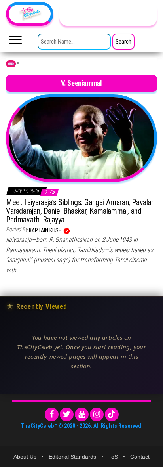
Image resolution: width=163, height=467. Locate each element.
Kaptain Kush (46, 230)
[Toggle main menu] (15, 42)
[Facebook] (52, 414)
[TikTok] (112, 414)
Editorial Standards (72, 457)
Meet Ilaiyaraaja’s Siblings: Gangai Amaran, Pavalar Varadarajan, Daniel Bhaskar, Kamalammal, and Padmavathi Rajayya (80, 210)
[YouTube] (82, 414)
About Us (24, 457)
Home (11, 63)
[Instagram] (97, 414)
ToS (113, 457)
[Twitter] (67, 414)
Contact (140, 457)
